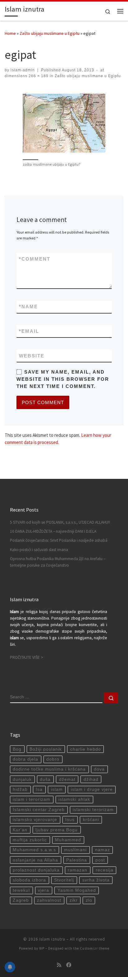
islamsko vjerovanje (35, 819)
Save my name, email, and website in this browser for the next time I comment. (62, 379)
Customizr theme (94, 948)
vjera (43, 890)
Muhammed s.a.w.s (34, 849)
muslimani (75, 849)
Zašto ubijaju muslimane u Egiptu (50, 33)
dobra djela (25, 759)
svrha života (96, 880)
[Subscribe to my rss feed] (59, 965)
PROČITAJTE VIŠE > (26, 657)
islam (57, 789)
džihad (91, 779)
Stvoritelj (64, 880)
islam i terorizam (31, 799)
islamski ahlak (74, 799)
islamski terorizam (93, 809)
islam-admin (23, 70)
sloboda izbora (29, 880)
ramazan (77, 870)
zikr (74, 900)
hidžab (20, 789)
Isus (70, 819)
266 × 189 (37, 76)
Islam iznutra (52, 939)
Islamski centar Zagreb (39, 809)
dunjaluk (22, 779)
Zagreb (21, 900)
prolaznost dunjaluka (36, 870)
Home (10, 33)
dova (99, 769)
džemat (67, 779)
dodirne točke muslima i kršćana (49, 769)
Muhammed (68, 840)
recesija (104, 870)
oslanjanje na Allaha (35, 860)
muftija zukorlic (30, 840)
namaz (102, 849)
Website (31, 355)
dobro (52, 759)
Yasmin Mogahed (76, 890)
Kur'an (20, 830)
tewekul (21, 890)
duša (45, 779)
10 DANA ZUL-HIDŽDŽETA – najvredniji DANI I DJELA (53, 531)
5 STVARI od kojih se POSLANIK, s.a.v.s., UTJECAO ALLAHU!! (60, 522)
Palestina (76, 860)
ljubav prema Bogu (56, 830)
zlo (89, 900)
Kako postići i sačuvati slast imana (39, 549)
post (100, 860)
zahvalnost (49, 900)
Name (28, 306)
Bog (17, 749)
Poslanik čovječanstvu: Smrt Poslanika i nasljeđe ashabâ (58, 540)
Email (29, 331)
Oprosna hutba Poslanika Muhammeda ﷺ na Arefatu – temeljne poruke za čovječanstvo (57, 562)
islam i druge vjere (92, 789)
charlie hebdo (85, 749)
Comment (34, 259)
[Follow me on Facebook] (68, 965)
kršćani (91, 819)
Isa (39, 789)
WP (41, 948)
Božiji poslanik (46, 749)
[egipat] (64, 123)
